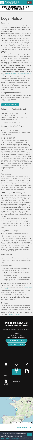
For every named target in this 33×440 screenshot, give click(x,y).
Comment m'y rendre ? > (23, 427)
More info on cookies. (14, 314)
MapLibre (28, 422)
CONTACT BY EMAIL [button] (11, 104)
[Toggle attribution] (31, 423)
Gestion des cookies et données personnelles (10, 438)
